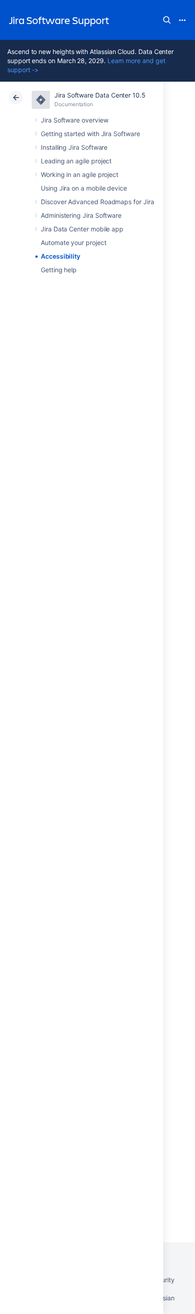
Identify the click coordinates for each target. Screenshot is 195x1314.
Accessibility (60, 256)
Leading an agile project (76, 161)
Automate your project (74, 242)
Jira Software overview (74, 120)
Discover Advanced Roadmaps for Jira (97, 202)
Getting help (59, 270)
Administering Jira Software (81, 215)
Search (167, 20)
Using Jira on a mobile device (84, 188)
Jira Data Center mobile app (82, 229)
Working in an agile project (79, 174)
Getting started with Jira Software (90, 133)
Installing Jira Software (74, 147)
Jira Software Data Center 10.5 (100, 95)
